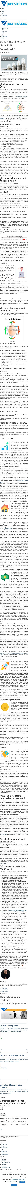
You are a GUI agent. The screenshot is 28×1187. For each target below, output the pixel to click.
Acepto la (8, 1113)
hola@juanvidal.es (5, 1162)
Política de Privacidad (10, 1113)
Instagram (3, 1159)
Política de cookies (13, 1182)
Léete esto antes (8, 528)
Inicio (2, 8)
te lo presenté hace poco (21, 96)
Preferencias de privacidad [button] (18, 1179)
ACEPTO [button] (22, 1182)
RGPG (1, 1109)
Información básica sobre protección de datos (11, 1117)
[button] (14, 1117)
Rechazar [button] (14, 1185)
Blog (2, 11)
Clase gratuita (4, 1147)
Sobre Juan (4, 10)
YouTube (3, 1160)
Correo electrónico (4, 1106)
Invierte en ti (3, 863)
